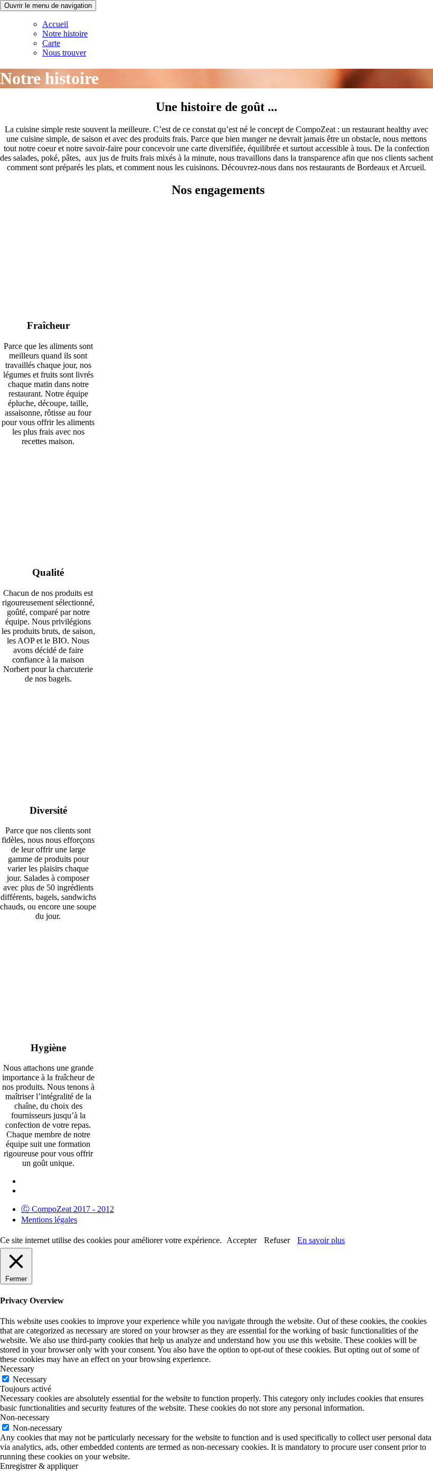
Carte (51, 43)
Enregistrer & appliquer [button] (39, 1465)
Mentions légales (49, 1219)
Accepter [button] (242, 1240)
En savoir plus (321, 1240)
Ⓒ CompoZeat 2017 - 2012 (67, 1209)
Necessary (30, 1379)
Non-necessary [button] (25, 1417)
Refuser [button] (277, 1240)
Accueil (55, 24)
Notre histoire (65, 33)
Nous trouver (64, 52)
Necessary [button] (17, 1368)
